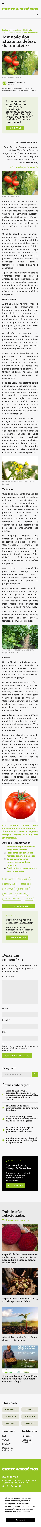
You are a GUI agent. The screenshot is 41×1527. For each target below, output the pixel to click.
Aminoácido (23, 879)
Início (4, 30)
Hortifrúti (27, 30)
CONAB (5, 1440)
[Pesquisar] (35, 1074)
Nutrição (8, 894)
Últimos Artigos (15, 30)
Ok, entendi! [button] (20, 1520)
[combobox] (16, 1074)
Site (4, 1032)
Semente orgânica (12, 899)
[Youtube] (16, 1486)
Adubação (8, 879)
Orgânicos (22, 894)
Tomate (28, 899)
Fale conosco (27, 1436)
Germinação (9, 884)
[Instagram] (7, 1486)
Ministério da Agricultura (7, 1449)
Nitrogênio (23, 889)
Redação (11, 84)
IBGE (4, 1436)
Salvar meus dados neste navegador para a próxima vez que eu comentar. (20, 1048)
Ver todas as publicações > (15, 1220)
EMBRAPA (6, 1444)
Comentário (8, 977)
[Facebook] (12, 1486)
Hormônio (24, 884)
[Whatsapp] (3, 1486)
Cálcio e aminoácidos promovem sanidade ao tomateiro (18, 862)
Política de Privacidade (27, 1441)
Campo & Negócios (16, 82)
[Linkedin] (20, 1486)
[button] (3, 3)
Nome (6, 1008)
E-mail (6, 1020)
